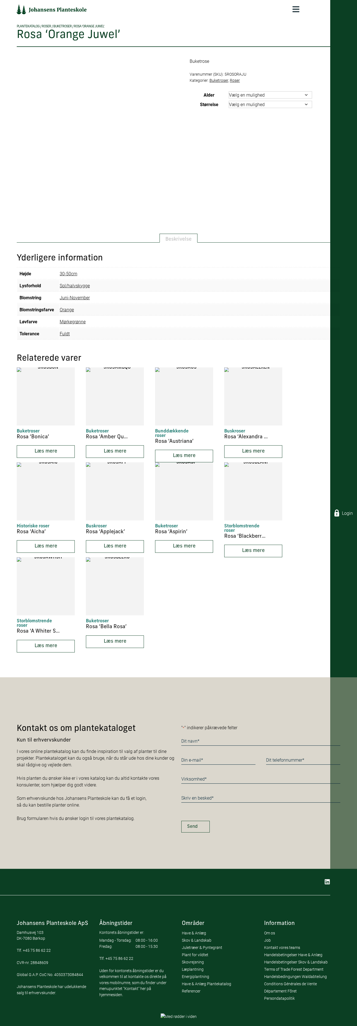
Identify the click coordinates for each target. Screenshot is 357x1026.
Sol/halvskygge (75, 285)
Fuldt (65, 333)
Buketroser (62, 26)
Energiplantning (195, 976)
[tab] (178, 238)
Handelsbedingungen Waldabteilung (295, 976)
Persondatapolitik (279, 998)
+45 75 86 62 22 (37, 950)
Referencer (191, 991)
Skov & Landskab (196, 940)
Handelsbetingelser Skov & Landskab (296, 962)
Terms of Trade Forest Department (294, 969)
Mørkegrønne (73, 321)
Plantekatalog (28, 26)
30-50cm (68, 273)
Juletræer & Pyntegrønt (202, 947)
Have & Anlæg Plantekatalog (206, 983)
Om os (269, 933)
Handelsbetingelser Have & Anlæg (293, 954)
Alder (209, 95)
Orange (67, 309)
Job (267, 940)
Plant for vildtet (195, 954)
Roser (46, 26)
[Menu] (296, 9)
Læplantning (193, 969)
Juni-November (75, 297)
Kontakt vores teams (282, 947)
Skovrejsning (193, 962)
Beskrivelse (178, 239)
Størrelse (209, 104)
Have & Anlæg (194, 933)
